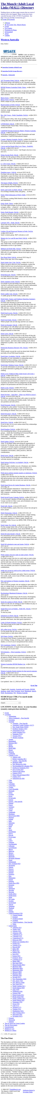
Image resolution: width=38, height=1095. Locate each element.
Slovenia (11, 892)
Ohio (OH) (15, 989)
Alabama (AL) (17, 927)
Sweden (11, 901)
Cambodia (12, 753)
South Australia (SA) (18, 732)
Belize (10, 745)
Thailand (11, 908)
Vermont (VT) (16, 1007)
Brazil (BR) (12, 748)
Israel (10, 826)
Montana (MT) (17, 974)
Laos (10, 839)
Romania (11, 885)
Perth (2, 693)
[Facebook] (11, 19)
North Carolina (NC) (18, 986)
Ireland (11, 824)
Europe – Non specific (15, 801)
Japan (10, 830)
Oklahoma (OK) (17, 991)
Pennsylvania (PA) (18, 995)
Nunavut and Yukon (18, 771)
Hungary (11, 817)
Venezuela (12, 1020)
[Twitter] (4, 19)
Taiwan (11, 904)
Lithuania (11, 846)
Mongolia (12, 856)
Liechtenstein (13, 844)
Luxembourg (13, 848)
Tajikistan (12, 906)
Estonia (11, 800)
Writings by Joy (9, 1029)
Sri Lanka (12, 899)
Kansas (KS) (16, 956)
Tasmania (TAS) (17, 734)
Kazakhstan (12, 832)
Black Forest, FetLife (7, 99)
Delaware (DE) (17, 940)
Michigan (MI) (17, 966)
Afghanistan (12, 716)
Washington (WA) (18, 1011)
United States (13, 926)
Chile (10, 780)
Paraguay (11, 874)
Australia (12, 689)
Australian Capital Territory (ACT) (23, 725)
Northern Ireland (17, 919)
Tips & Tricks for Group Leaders (15, 1023)
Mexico (11, 853)
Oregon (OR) (16, 993)
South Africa (12, 894)
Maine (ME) (16, 961)
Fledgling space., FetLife (8, 172)
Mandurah (28, 691)
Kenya (11, 833)
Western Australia (10, 39)
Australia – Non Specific (20, 723)
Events (7, 26)
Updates (7, 35)
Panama (11, 872)
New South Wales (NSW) (20, 727)
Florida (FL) (16, 943)
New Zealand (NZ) (14, 863)
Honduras (12, 814)
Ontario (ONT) (17, 773)
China (10, 782)
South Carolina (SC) (18, 998)
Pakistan (11, 871)
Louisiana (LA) (17, 959)
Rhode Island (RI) (18, 997)
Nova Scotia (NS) (17, 769)
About (7, 34)
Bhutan (11, 746)
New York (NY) (17, 984)
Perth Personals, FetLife (8, 405)
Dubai (10, 792)
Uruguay (11, 1018)
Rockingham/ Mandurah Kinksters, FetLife (14, 593)
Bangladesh (12, 741)
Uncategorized (9, 1027)
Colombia (12, 784)
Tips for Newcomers (11, 1025)
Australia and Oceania (22, 689)
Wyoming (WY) (17, 1016)
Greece (11, 808)
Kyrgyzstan (12, 837)
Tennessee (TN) (17, 1002)
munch (34, 691)
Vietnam (11, 1021)
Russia (11, 887)
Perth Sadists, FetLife (7, 441)
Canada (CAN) (13, 755)
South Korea (12, 895)
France (11, 805)
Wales (14, 924)
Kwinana (17, 691)
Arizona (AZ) (16, 931)
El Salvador (12, 798)
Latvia (10, 840)
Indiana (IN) (16, 952)
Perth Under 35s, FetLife (8, 525)
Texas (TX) (16, 1004)
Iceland (11, 819)
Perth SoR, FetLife (6, 506)
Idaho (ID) (15, 949)
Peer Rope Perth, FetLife (8, 257)
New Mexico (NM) (18, 982)
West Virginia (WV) (18, 1013)
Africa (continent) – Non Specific (19, 718)
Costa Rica (12, 785)
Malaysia (11, 851)
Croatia (11, 787)
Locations (8, 714)
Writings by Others (10, 1030)
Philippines (12, 878)
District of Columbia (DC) (20, 942)
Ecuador (11, 794)
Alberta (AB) (16, 757)
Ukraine (11, 911)
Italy (10, 828)
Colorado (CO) (17, 936)
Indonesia (12, 823)
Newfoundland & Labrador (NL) (22, 766)
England (15, 917)
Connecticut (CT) (17, 938)
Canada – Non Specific (19, 761)
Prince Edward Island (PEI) (20, 775)
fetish (8, 691)
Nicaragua (12, 865)
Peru (10, 876)
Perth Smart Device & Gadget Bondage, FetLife (15, 485)
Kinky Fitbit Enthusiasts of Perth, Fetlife (13, 195)
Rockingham (9, 693)
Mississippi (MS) (17, 970)
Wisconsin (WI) (17, 1014)
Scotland (15, 920)
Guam (10, 810)
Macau (11, 849)
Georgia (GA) (16, 945)
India (10, 821)
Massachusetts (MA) (18, 965)
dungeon (3, 691)
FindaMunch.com (15, 1089)
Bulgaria (11, 752)
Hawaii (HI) (16, 947)
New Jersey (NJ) (17, 981)
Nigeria (11, 867)
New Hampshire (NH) (19, 979)
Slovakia (11, 890)
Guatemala (12, 812)
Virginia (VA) (16, 1009)
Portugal (11, 881)
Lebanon (11, 842)
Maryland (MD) (17, 963)
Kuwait (11, 835)
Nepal (10, 860)
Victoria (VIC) (16, 736)
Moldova (11, 855)
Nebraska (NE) (17, 975)
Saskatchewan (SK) (18, 778)
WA (14, 693)
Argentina (12, 720)
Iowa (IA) (15, 954)
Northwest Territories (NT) (20, 768)
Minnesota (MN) (17, 968)
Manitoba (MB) (17, 762)
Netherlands (12, 862)
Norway (11, 869)
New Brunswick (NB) (19, 764)
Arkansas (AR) (17, 933)
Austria (11, 739)
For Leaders (8, 28)
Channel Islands (17, 915)
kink (12, 691)
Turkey (11, 910)
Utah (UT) (15, 1005)
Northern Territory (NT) (19, 729)
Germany (11, 807)
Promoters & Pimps (11, 30)
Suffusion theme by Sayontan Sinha (29, 1091)
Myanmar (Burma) (14, 858)
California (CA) (17, 934)
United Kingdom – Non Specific (22, 922)
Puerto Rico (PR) (14, 883)
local (22, 691)
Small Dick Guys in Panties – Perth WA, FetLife (16, 609)
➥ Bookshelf (9, 32)
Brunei (11, 750)
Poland (11, 879)
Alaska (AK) (16, 929)
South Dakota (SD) (18, 1000)
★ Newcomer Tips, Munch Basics (15, 25)
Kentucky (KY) (17, 958)
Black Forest (5, 98)
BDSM (32, 689)
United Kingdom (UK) (16, 913)
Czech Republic (13, 789)
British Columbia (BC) (19, 759)
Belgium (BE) (13, 743)
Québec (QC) (16, 777)
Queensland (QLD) (18, 730)
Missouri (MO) (17, 972)
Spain (10, 897)
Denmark (11, 791)
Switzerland (12, 903)
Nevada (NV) (16, 977)
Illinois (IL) (15, 950)
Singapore (12, 888)
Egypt (10, 796)
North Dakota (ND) (18, 988)
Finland (11, 803)
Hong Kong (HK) (14, 816)
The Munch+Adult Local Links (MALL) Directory (17, 5)
